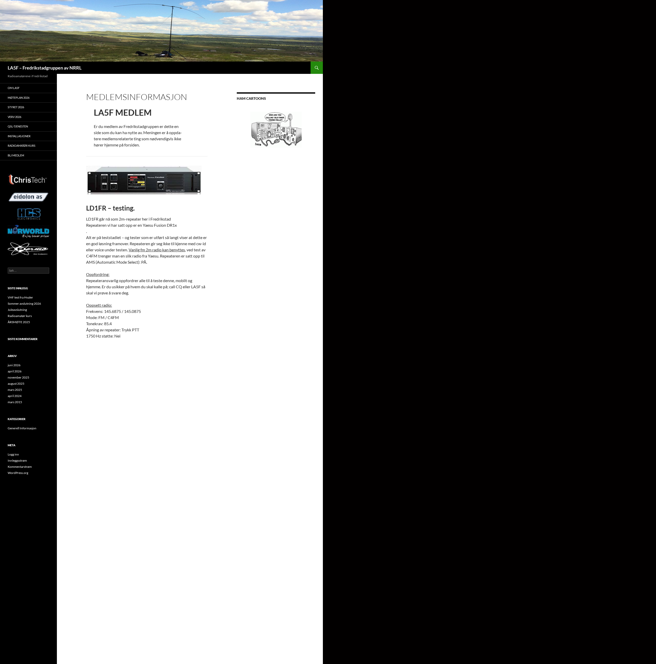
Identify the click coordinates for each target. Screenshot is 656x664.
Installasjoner (19, 136)
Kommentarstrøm (20, 467)
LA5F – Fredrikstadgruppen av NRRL (44, 68)
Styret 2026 (16, 107)
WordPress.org (18, 473)
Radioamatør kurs (21, 145)
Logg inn (13, 454)
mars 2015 (15, 402)
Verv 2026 (14, 116)
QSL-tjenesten (18, 126)
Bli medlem (16, 155)
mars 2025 (15, 390)
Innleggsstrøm (17, 460)
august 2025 (16, 383)
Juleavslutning (17, 310)
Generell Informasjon (22, 428)
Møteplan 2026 (18, 97)
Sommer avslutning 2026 (24, 303)
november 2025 (18, 377)
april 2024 (15, 396)
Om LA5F (13, 88)
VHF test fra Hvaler (20, 297)
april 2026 (15, 371)
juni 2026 (14, 365)
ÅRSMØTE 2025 (19, 322)
